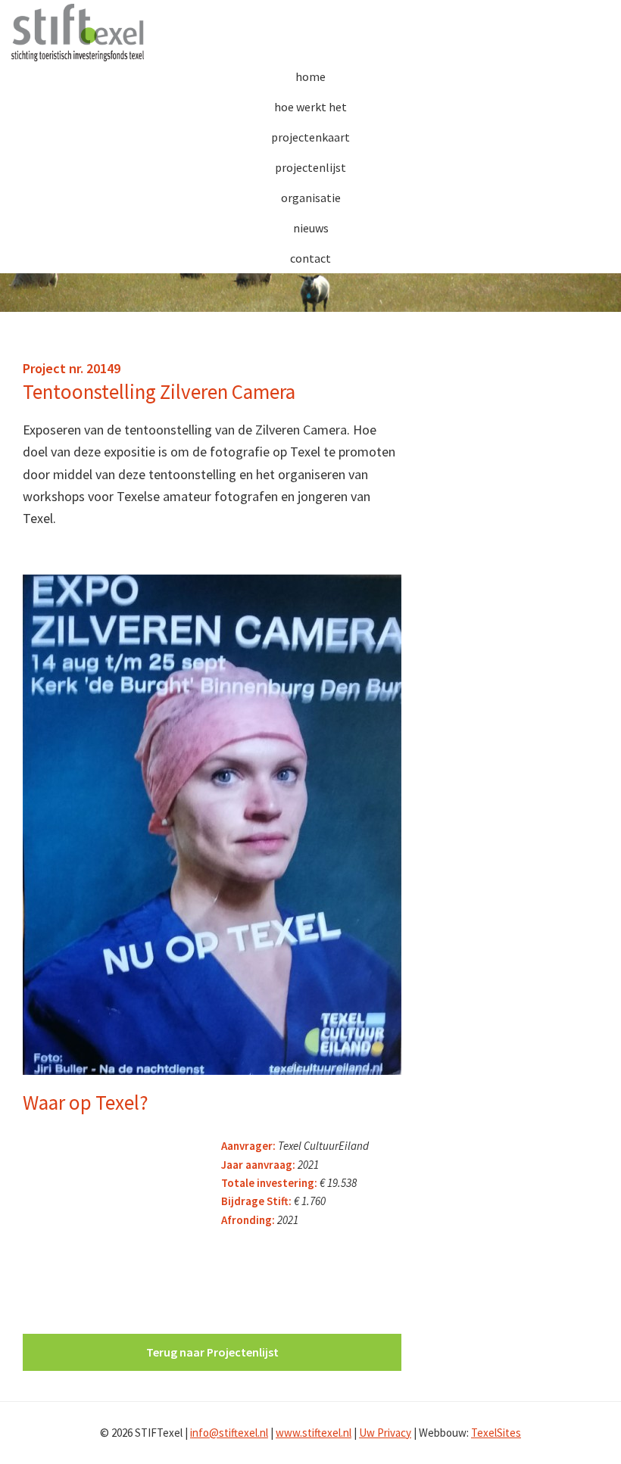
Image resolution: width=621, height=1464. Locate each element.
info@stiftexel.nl (229, 1432)
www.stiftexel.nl (313, 1432)
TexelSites (496, 1432)
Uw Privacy (385, 1432)
